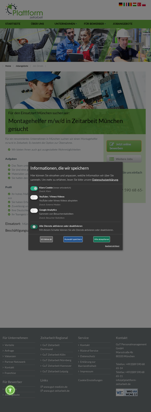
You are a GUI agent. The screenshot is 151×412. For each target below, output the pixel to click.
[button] (10, 390)
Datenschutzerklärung (105, 179)
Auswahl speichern (73, 239)
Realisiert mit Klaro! (112, 246)
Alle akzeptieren (101, 239)
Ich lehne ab (46, 239)
